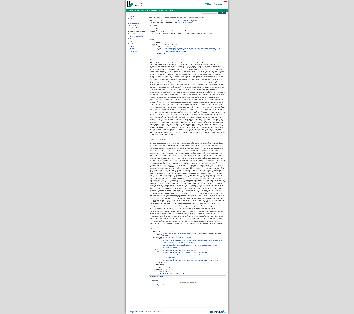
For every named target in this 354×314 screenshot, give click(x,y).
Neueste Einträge (134, 20)
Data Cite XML (133, 38)
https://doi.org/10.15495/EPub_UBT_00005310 (186, 21)
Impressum (135, 313)
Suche (166, 10)
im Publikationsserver (135, 26)
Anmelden (223, 10)
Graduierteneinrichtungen (168, 244)
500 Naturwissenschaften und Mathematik (172, 237)
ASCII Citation (133, 33)
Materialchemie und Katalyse (169, 247)
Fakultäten (165, 240)
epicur (131, 50)
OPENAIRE (132, 48)
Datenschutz (142, 313)
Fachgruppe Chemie (202, 240)
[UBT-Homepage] (137, 7)
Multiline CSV (133, 46)
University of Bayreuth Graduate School (186, 244)
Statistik (161, 10)
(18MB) (160, 53)
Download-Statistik (157, 276)
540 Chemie (188, 237)
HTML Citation (133, 45)
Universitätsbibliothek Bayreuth (136, 311)
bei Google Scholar (135, 27)
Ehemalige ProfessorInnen (215, 240)
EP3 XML (132, 41)
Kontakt (130, 313)
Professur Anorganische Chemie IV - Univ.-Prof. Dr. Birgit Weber (178, 242)
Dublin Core (133, 40)
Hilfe (171, 10)
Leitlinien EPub (133, 18)
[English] (225, 1)
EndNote (132, 43)
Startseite (130, 10)
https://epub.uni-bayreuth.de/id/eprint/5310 (173, 273)
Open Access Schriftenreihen (149, 10)
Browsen (137, 10)
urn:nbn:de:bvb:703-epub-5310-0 (183, 22)
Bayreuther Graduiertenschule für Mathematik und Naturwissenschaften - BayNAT (197, 245)
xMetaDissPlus (133, 51)
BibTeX (131, 35)
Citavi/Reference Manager (136, 36)
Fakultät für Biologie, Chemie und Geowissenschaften (182, 240)
